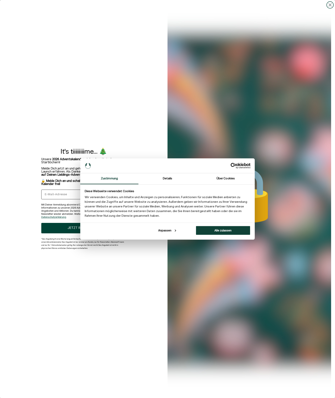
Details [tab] (167, 178)
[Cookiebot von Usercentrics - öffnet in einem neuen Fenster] (233, 166)
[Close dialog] (330, 5)
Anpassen (164, 230)
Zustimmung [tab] (109, 178)
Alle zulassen (222, 230)
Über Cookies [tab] (226, 178)
